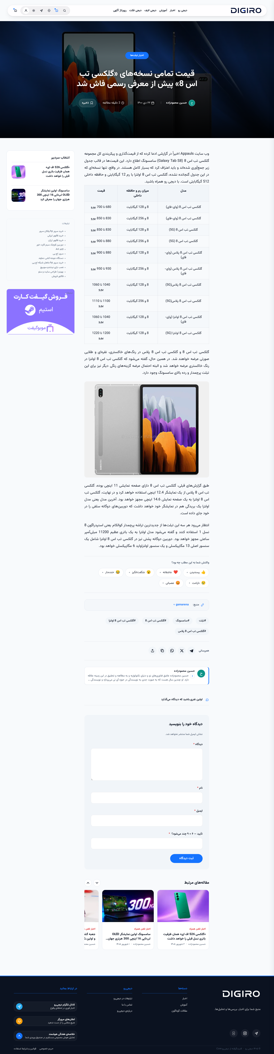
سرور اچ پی (58, 254)
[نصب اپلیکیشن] (234, 1033)
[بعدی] (88, 883)
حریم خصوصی (46, 1049)
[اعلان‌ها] (49, 10)
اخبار (172, 10)
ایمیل (198, 811)
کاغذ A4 (59, 249)
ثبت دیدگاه (186, 858)
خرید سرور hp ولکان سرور (51, 231)
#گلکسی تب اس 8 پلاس (192, 631)
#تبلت (202, 621)
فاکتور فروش (57, 276)
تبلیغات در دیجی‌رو (123, 999)
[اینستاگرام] (245, 1033)
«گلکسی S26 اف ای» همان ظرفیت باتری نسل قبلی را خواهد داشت (56, 171)
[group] (146, 920)
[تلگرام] (256, 1033)
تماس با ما (127, 1005)
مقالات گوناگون (179, 1011)
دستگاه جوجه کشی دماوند (51, 258)
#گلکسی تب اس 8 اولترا (122, 621)
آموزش (163, 10)
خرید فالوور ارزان (55, 240)
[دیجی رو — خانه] (246, 10)
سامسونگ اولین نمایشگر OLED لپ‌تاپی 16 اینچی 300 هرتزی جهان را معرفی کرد (53, 195)
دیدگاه (198, 744)
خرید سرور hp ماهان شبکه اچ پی (47, 263)
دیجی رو (182, 10)
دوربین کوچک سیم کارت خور (50, 245)
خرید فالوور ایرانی (55, 236)
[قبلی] (97, 883)
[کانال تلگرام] (41, 10)
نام (200, 788)
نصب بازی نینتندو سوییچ (51, 267)
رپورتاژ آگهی (120, 10)
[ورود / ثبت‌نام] (26, 10)
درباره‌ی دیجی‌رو (124, 1011)
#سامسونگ (182, 621)
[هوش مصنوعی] (57, 10)
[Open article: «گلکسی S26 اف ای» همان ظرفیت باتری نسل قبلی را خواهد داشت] (18, 171)
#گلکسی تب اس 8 (155, 621)
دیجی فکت (135, 10)
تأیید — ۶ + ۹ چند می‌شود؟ (186, 834)
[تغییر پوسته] (33, 10)
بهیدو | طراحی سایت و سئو (50, 272)
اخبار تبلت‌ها (137, 55)
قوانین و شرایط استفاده (25, 1049)
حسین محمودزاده (176, 103)
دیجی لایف (150, 10)
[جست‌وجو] (64, 10)
